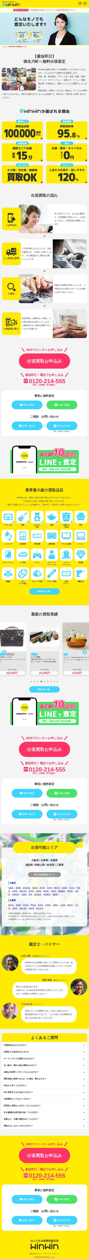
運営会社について (36, 1254)
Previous (4, 652)
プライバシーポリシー (51, 1254)
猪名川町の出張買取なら (9, 2)
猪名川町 (23, 909)
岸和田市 (15, 894)
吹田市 (50, 888)
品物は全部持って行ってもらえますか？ (21, 1072)
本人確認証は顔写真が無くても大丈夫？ (21, 1112)
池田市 (35, 888)
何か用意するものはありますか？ (18, 1092)
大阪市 (11, 888)
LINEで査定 (64, 405)
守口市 (72, 888)
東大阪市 (26, 888)
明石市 (70, 905)
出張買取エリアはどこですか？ (17, 1099)
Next (84, 652)
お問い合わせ (28, 426)
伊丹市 (40, 905)
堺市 (30, 894)
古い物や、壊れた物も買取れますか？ (20, 1065)
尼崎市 (18, 905)
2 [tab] (35, 682)
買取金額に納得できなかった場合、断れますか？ (25, 1079)
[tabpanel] (44, 649)
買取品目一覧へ (44, 591)
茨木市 (42, 888)
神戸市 (11, 905)
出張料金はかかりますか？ (15, 1045)
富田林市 (37, 894)
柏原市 (46, 891)
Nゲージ (34, 654)
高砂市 (31, 909)
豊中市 (57, 888)
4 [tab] (41, 682)
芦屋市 (33, 905)
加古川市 (39, 909)
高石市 (31, 891)
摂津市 (70, 891)
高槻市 (18, 888)
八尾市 (14, 891)
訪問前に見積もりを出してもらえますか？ (22, 1106)
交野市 (53, 891)
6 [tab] (48, 682)
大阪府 (13, 883)
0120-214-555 (47, 381)
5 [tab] (44, 682)
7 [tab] (51, 682)
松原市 (38, 891)
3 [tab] (38, 682)
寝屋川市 (23, 891)
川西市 (55, 905)
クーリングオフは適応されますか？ (19, 1058)
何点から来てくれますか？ (15, 1085)
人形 (65, 654)
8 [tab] (54, 682)
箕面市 (64, 888)
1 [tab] (31, 682)
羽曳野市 (47, 894)
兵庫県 (13, 900)
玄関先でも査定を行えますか (16, 1052)
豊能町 (55, 894)
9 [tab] (57, 682)
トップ (4, 46)
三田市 (62, 905)
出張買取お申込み (44, 361)
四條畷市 (61, 891)
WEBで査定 (28, 405)
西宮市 (26, 905)
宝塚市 (48, 905)
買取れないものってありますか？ (18, 1126)
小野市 (14, 909)
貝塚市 (24, 894)
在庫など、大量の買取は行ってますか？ (21, 1119)
